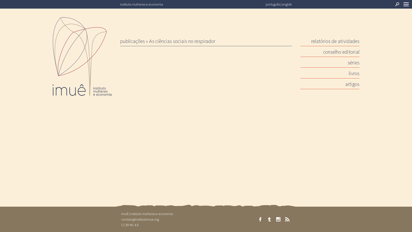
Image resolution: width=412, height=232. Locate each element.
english (287, 4)
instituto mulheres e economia (141, 4)
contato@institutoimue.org (140, 219)
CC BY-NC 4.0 (130, 225)
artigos (352, 84)
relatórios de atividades (335, 41)
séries (353, 62)
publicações (132, 41)
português (273, 4)
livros (354, 73)
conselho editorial (341, 52)
